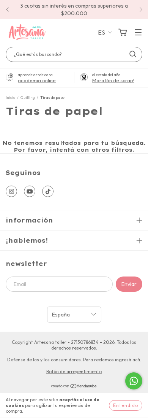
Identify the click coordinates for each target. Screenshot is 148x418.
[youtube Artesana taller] (29, 191)
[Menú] (138, 32)
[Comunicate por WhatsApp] (133, 380)
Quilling (27, 97)
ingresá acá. (128, 359)
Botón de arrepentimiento (74, 371)
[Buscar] (133, 54)
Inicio (10, 97)
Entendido (125, 405)
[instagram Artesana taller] (11, 191)
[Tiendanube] (74, 387)
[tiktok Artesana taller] (48, 191)
